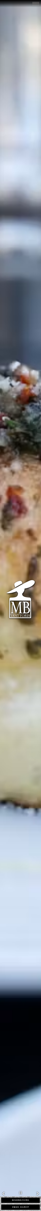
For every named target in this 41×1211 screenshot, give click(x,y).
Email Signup (20, 1207)
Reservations (20, 1200)
